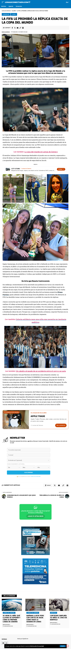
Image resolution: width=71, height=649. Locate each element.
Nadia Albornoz (6, 32)
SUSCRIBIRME (28, 472)
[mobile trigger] (3, 2)
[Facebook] (3, 643)
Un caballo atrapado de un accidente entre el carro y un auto (41, 371)
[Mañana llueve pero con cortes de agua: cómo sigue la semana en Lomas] (35, 605)
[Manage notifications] (67, 646)
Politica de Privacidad (37, 646)
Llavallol (6, 14)
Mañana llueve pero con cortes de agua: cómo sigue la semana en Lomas (35, 619)
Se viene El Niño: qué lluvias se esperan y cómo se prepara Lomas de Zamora (11, 619)
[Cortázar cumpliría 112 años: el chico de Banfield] (59, 605)
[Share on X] (15, 27)
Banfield (53, 613)
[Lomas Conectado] (18, 2)
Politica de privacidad (35, 476)
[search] (64, 2)
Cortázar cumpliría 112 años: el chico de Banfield (58, 618)
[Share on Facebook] (12, 27)
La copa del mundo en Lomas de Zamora (41, 152)
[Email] (17, 27)
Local (14, 14)
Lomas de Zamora (9, 613)
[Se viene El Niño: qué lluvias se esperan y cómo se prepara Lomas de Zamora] (12, 605)
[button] (20, 27)
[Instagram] (6, 643)
